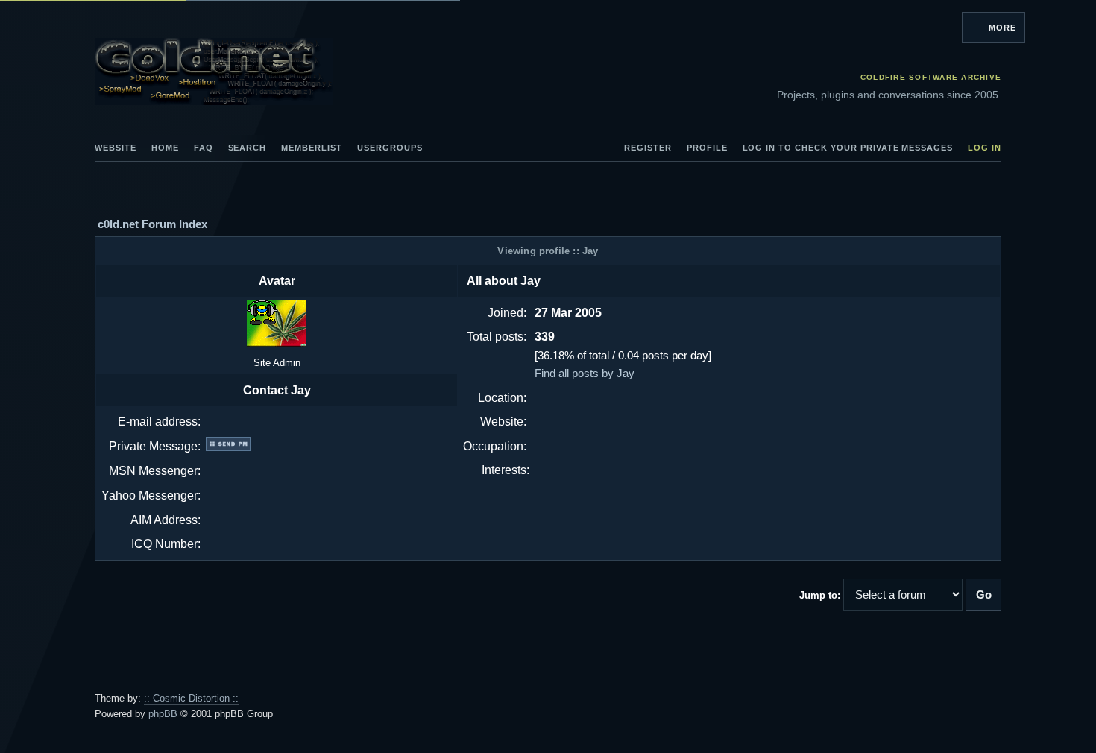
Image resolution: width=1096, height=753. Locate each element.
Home (165, 148)
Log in (984, 148)
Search (247, 148)
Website (115, 148)
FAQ (203, 148)
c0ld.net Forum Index (152, 224)
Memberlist (311, 148)
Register (648, 148)
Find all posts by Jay (584, 373)
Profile (707, 148)
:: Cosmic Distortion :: (191, 698)
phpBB (162, 713)
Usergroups (390, 148)
